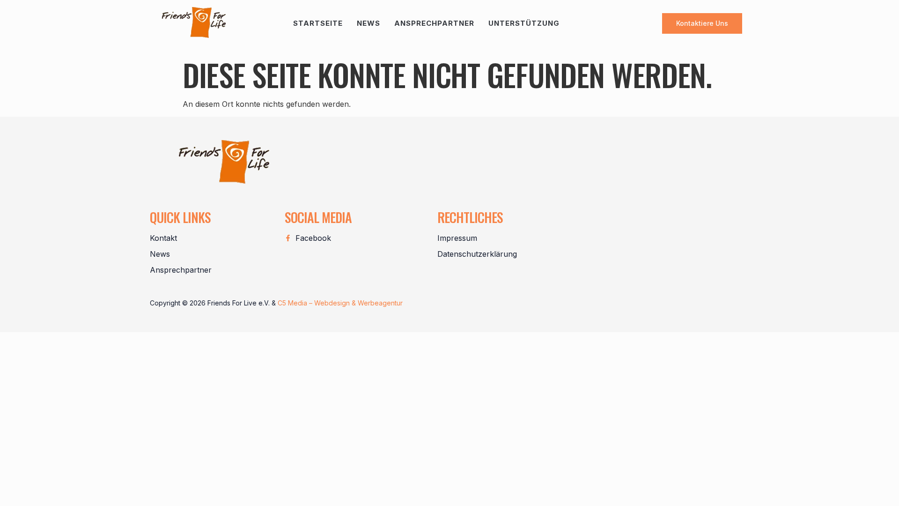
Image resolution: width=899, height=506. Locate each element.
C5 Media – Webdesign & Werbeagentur (340, 303)
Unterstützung (524, 23)
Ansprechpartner (434, 23)
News (368, 23)
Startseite (318, 23)
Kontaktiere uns (702, 23)
